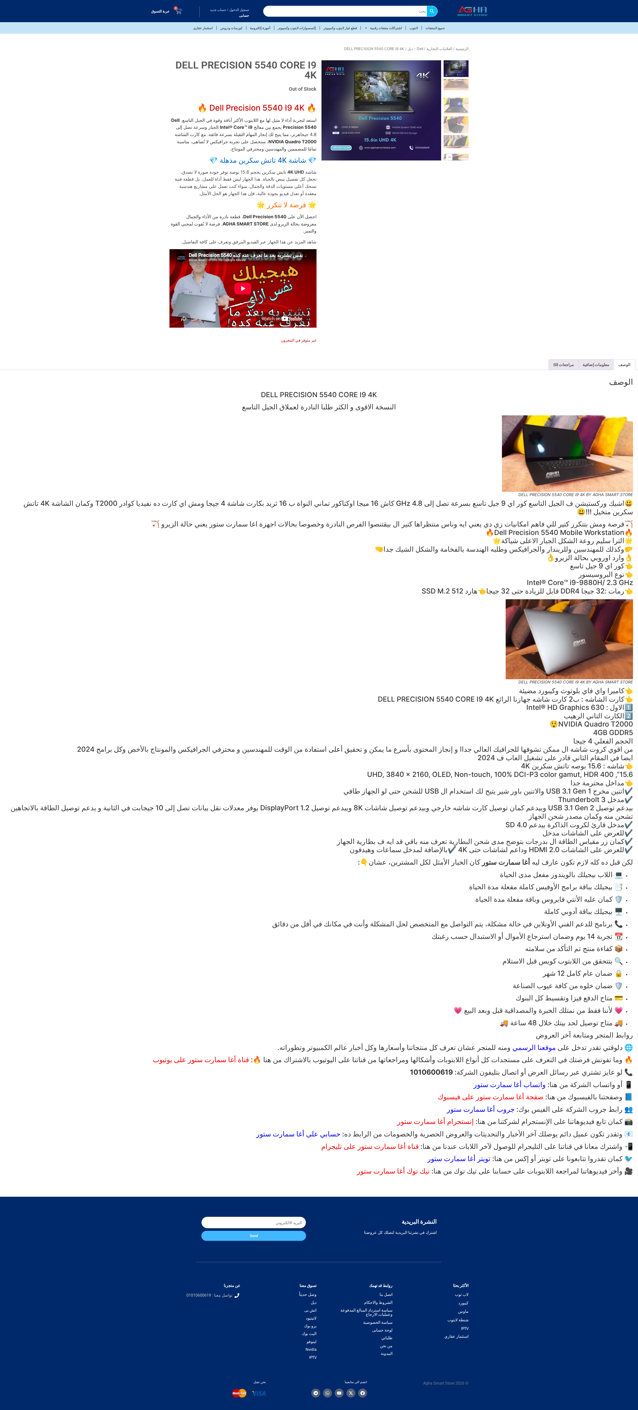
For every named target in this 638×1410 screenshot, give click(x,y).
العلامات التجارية (439, 49)
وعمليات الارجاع (379, 1314)
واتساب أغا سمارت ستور (510, 1084)
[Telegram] (315, 1393)
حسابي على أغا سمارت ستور (298, 1134)
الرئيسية (462, 49)
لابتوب (413, 28)
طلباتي (387, 1337)
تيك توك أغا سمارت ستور (393, 1171)
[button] (449, 157)
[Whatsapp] (327, 1393)
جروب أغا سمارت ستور (481, 1109)
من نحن (386, 1345)
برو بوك (310, 1326)
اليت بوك (309, 1333)
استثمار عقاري (456, 1336)
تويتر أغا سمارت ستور (458, 1158)
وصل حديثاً (308, 1294)
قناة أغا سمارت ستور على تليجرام (370, 1146)
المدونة (387, 1353)
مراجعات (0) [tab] (564, 364)
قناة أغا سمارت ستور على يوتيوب (201, 1059)
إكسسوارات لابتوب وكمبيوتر (297, 28)
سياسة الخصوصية (378, 1322)
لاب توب (462, 1294)
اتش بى (310, 1310)
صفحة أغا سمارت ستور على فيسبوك (491, 1097)
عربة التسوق (160, 11)
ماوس (463, 1311)
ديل (314, 1302)
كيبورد (463, 1303)
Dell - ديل (415, 49)
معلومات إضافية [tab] (596, 364)
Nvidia (311, 1349)
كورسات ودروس (231, 28)
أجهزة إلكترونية (260, 28)
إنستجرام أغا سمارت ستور (435, 1121)
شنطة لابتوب (458, 1320)
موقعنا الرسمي (534, 1047)
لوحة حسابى (382, 1330)
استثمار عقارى (203, 28)
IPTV (465, 1328)
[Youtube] (339, 1393)
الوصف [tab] (624, 364)
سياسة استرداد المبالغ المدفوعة (366, 1310)
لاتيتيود (311, 1318)
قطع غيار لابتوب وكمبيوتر (340, 28)
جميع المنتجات (435, 28)
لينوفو (312, 1341)
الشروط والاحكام (378, 1302)
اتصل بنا (386, 1294)
